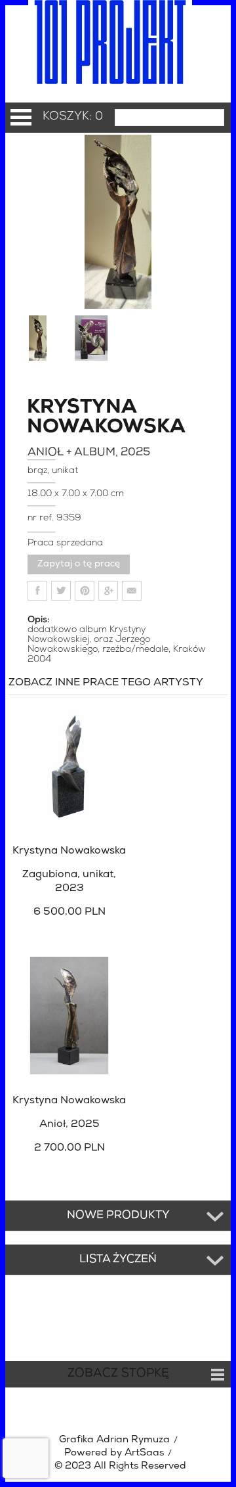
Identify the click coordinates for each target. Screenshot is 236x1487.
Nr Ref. (42, 518)
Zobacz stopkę (118, 1374)
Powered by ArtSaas (114, 1453)
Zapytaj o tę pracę (78, 564)
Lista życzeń (118, 1259)
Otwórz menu (21, 117)
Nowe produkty (118, 1215)
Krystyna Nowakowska (63, 418)
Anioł (69, 1124)
